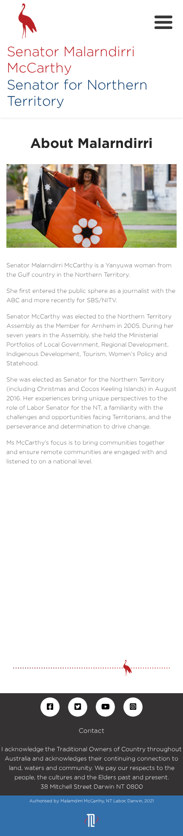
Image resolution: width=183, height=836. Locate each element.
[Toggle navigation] (163, 22)
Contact (91, 730)
